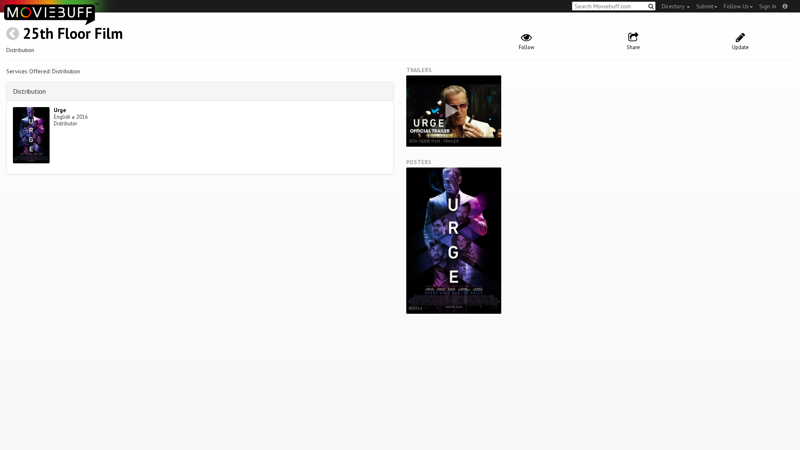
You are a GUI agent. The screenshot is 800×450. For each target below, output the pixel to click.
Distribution (29, 91)
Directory (674, 6)
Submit (704, 6)
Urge (60, 110)
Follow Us (736, 6)
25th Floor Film (73, 33)
